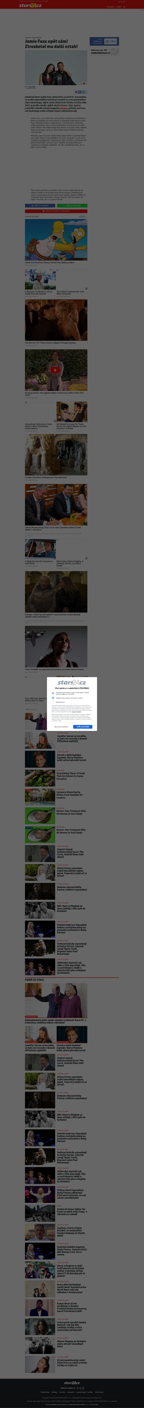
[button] (72, 702)
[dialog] (72, 704)
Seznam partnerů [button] (76, 712)
